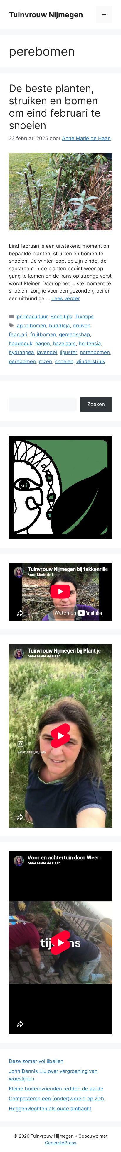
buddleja (59, 326)
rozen (45, 361)
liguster (68, 352)
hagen (42, 343)
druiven (81, 326)
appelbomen (31, 326)
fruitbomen (43, 334)
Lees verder (65, 298)
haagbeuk (20, 343)
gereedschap (74, 334)
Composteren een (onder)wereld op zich (56, 1099)
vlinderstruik (90, 361)
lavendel (47, 352)
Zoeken (96, 404)
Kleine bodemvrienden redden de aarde (56, 1089)
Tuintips (84, 317)
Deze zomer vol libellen (36, 1061)
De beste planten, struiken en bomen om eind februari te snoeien (54, 106)
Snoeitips (61, 317)
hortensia (90, 343)
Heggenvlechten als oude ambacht (50, 1109)
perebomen (22, 361)
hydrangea (21, 352)
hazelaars (64, 343)
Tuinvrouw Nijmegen (46, 14)
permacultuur (32, 317)
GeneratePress (60, 1143)
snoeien (64, 361)
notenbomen (95, 352)
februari (18, 334)
